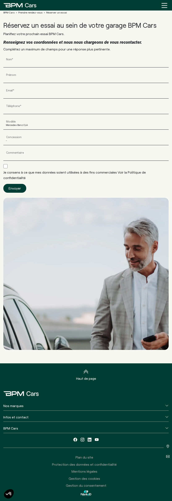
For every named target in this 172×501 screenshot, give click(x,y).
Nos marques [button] (13, 406)
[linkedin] (89, 439)
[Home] (19, 5)
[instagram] (82, 439)
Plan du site (84, 457)
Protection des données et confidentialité (84, 464)
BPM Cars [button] (10, 428)
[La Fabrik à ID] (86, 493)
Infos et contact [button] (16, 417)
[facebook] (75, 439)
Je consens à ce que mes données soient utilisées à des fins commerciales (74, 175)
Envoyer (15, 188)
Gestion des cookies (84, 478)
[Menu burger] (164, 5)
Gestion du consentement (86, 485)
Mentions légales (84, 471)
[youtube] (97, 439)
